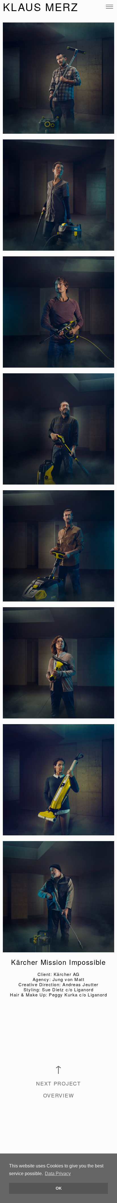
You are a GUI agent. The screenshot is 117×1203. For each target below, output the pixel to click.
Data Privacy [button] (58, 1173)
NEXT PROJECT (58, 1083)
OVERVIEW (58, 1095)
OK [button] (59, 1188)
